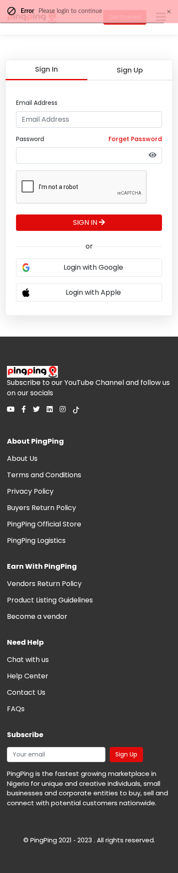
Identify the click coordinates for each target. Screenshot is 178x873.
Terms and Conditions (44, 475)
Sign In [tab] (46, 69)
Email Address (36, 102)
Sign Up (126, 754)
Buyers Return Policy (41, 508)
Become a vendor (37, 616)
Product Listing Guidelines (50, 600)
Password (30, 139)
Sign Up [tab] (130, 70)
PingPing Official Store (44, 524)
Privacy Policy (30, 491)
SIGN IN (86, 222)
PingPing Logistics (36, 540)
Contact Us (26, 692)
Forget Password (135, 139)
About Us (22, 458)
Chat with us (28, 660)
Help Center (27, 676)
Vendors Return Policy (44, 584)
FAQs (16, 709)
